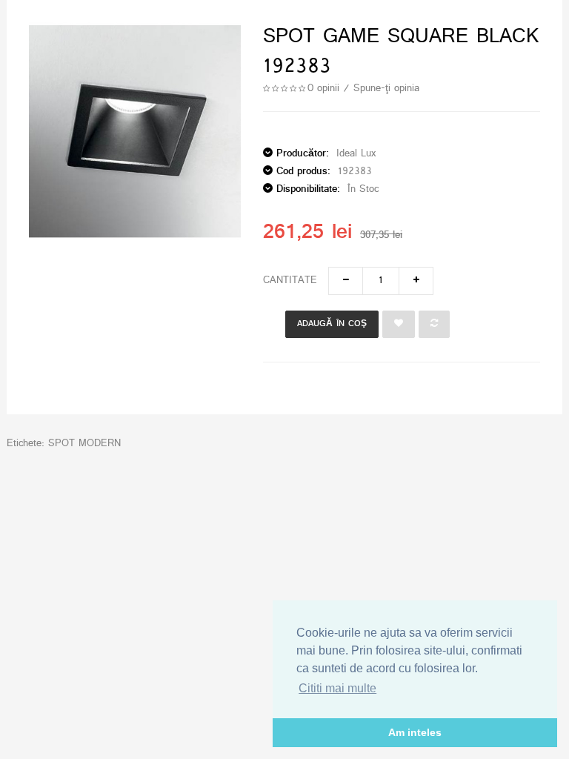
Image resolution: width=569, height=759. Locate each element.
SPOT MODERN (84, 443)
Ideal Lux (356, 153)
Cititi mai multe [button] (337, 688)
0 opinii (323, 88)
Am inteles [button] (415, 732)
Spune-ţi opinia (386, 88)
